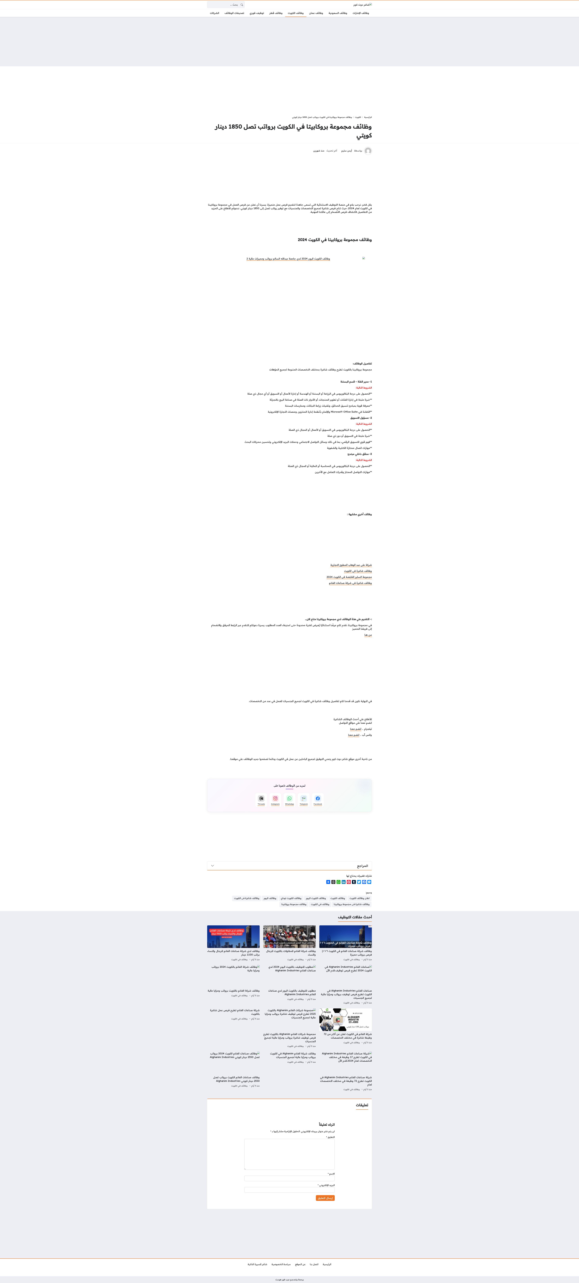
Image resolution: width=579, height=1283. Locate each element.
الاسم (331, 1173)
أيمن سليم (346, 150)
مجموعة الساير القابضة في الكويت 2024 (349, 576)
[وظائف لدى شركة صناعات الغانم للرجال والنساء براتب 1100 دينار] (233, 943)
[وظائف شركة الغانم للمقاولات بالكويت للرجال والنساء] (289, 943)
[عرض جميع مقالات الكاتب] (368, 151)
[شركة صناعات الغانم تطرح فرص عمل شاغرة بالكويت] (233, 1028)
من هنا (368, 634)
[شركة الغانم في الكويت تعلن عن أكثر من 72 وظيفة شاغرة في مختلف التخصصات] (345, 1028)
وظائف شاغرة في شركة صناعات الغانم (350, 582)
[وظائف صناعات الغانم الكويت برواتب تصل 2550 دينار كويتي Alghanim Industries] (233, 1071)
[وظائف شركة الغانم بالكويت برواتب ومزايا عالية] (233, 985)
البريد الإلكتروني (326, 1185)
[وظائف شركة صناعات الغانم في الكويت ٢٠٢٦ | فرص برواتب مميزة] (345, 943)
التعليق (330, 1137)
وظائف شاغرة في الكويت (358, 570)
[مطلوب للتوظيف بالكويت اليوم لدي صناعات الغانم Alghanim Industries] (289, 985)
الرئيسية (368, 117)
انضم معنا (355, 728)
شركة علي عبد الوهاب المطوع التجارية (351, 564)
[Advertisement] (289, 41)
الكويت (358, 117)
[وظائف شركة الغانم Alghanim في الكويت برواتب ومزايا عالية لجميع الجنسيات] (289, 1071)
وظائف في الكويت (351, 959)
